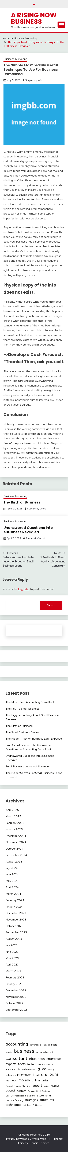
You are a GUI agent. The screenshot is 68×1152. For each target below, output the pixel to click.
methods (11, 1080)
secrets (21, 1090)
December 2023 (16, 913)
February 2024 (15, 900)
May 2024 (12, 880)
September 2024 (16, 855)
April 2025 (12, 810)
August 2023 (14, 938)
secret (10, 1090)
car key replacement (44, 1052)
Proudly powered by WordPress (26, 1138)
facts (22, 1064)
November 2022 (16, 996)
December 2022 (16, 990)
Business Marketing (15, 59)
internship (40, 1074)
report (37, 1085)
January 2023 (14, 984)
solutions (30, 1095)
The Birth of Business (21, 502)
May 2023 (12, 958)
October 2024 (14, 848)
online (36, 1080)
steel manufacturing (14, 1100)
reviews (55, 1085)
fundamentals (13, 1069)
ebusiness (37, 1059)
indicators (11, 1075)
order (45, 1080)
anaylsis (46, 1045)
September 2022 (16, 1009)
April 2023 (12, 964)
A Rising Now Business (34, 18)
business (24, 1051)
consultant (16, 1058)
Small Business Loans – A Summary (28, 766)
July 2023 (12, 945)
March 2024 (13, 893)
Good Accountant (28, 1069)
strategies (31, 1100)
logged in (23, 589)
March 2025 (13, 816)
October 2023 (14, 926)
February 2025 (15, 823)
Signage (31, 1091)
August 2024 (14, 861)
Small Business (43, 1091)
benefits (9, 1052)
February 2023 (15, 977)
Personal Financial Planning (18, 1086)
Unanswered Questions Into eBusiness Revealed (28, 529)
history (50, 1069)
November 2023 (16, 919)
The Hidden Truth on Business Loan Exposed (34, 738)
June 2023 (12, 951)
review (46, 1086)
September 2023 (16, 932)
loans (54, 1074)
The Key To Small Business (22, 708)
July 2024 (12, 868)
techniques (13, 1104)
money (24, 1080)
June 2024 (12, 874)
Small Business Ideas (15, 1096)
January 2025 (14, 829)
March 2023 (13, 971)
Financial (50, 1064)
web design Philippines (32, 1105)
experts (11, 1064)
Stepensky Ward (34, 80)
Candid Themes (39, 1143)
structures (46, 1100)
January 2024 (14, 906)
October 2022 (14, 1003)
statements (44, 1095)
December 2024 (16, 835)
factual (31, 1064)
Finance (41, 1064)
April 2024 (12, 887)
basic (54, 1044)
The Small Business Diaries (22, 732)
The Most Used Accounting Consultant (30, 702)
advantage (35, 1044)
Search (51, 605)
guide (42, 1069)
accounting (17, 1044)
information (24, 1074)
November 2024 (16, 842)
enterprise (53, 1059)
